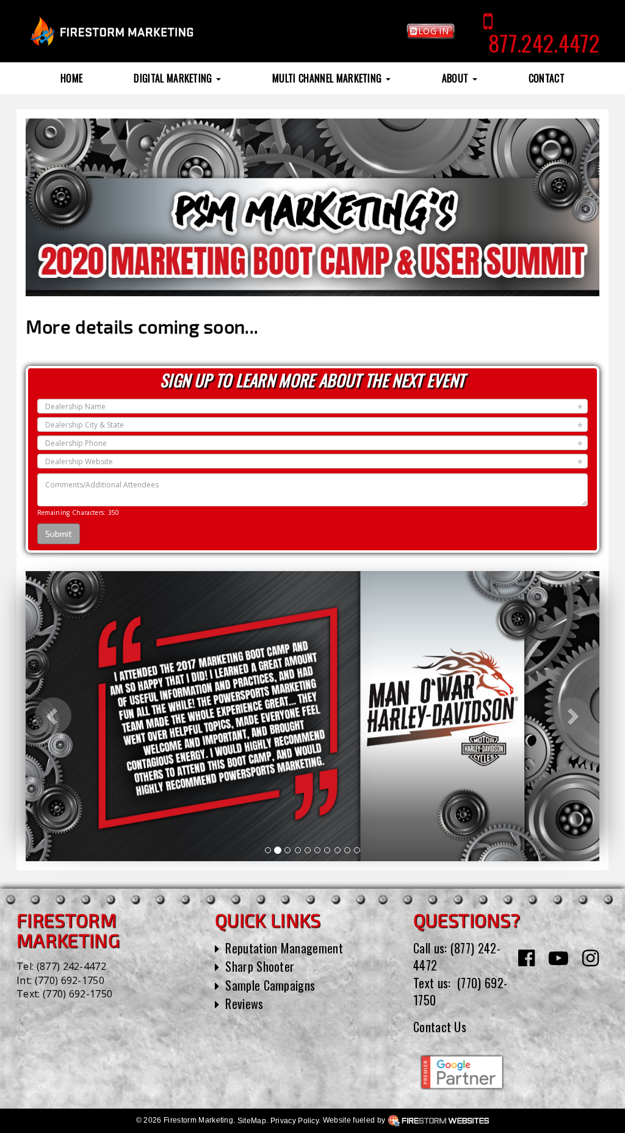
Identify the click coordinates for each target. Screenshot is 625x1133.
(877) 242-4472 (71, 966)
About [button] (456, 78)
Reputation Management (284, 948)
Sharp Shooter (259, 966)
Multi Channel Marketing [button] (328, 78)
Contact (547, 78)
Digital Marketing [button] (174, 78)
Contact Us (439, 1027)
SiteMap (251, 1121)
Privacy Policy (294, 1121)
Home (71, 78)
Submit (58, 533)
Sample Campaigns (270, 985)
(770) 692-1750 (69, 980)
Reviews (244, 1003)
